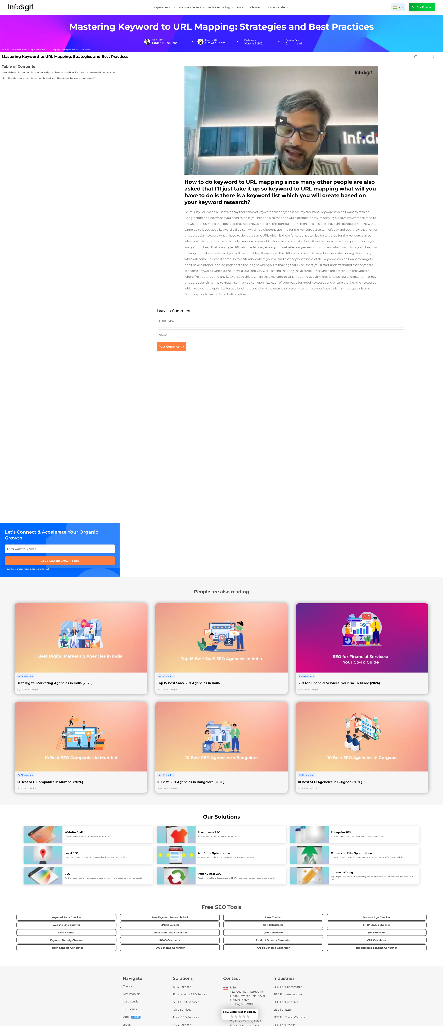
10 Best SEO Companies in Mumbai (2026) (49, 782)
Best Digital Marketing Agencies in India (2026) (54, 683)
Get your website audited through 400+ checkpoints (88, 836)
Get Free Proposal (422, 7)
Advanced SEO (306, 676)
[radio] (231, 1016)
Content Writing (342, 872)
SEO (67, 873)
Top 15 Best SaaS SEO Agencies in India (188, 683)
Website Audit (74, 832)
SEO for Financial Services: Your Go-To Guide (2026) (339, 683)
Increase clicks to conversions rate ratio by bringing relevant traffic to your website (367, 857)
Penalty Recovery (209, 873)
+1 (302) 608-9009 (242, 1004)
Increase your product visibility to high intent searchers (222, 836)
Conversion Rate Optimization (351, 853)
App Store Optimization (214, 853)
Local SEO (71, 853)
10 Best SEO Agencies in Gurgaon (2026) (330, 782)
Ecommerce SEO (209, 832)
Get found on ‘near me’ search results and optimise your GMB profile (95, 857)
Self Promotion (25, 676)
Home (5, 50)
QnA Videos (15, 50)
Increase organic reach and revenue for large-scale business (357, 836)
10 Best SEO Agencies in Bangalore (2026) (190, 782)
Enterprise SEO (341, 832)
